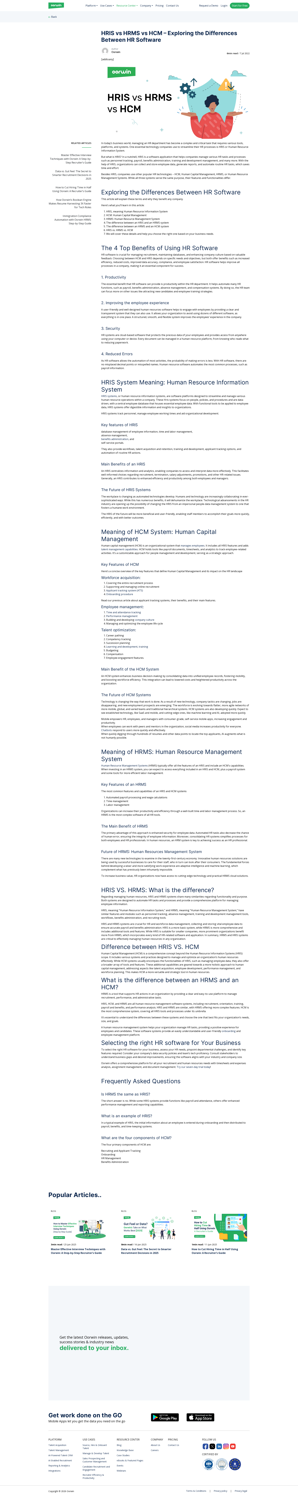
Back (54, 16)
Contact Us (172, 5)
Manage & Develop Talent (96, 1453)
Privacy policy (220, 1490)
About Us (155, 1445)
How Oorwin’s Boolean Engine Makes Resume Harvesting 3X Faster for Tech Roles (70, 203)
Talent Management (58, 1450)
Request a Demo (208, 5)
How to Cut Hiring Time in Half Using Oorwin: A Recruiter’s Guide (71, 189)
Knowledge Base (125, 1450)
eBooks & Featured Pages (130, 1460)
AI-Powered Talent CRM (60, 1455)
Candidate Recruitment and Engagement (96, 1468)
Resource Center (126, 5)
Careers (155, 1450)
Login (224, 5)
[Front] (56, 5)
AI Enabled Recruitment (60, 1460)
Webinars (121, 1470)
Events (120, 1465)
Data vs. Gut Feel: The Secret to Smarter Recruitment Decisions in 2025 (71, 175)
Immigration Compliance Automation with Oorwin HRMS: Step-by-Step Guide (72, 219)
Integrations (54, 1470)
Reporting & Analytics (59, 1465)
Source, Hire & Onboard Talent (95, 1447)
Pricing (160, 5)
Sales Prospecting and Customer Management (95, 1460)
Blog (119, 1445)
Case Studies (123, 1455)
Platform (91, 5)
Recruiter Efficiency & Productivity (93, 1476)
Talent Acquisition (57, 1445)
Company (145, 5)
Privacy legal (241, 1490)
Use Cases (106, 5)
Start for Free (240, 5)
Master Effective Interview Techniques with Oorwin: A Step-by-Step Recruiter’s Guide (70, 158)
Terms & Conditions (196, 1490)
